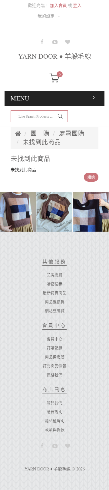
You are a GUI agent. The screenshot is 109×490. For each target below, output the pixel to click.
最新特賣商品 (54, 292)
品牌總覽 (54, 274)
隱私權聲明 (54, 420)
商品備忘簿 (54, 356)
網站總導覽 (54, 310)
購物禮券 (54, 283)
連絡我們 (54, 375)
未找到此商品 (42, 142)
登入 (77, 5)
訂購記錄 (54, 347)
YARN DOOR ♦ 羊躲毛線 (54, 56)
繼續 (91, 176)
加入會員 (58, 5)
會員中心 (54, 338)
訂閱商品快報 (54, 365)
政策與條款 (54, 429)
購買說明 (54, 411)
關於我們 (54, 402)
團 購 (40, 133)
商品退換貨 (54, 301)
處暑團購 (71, 133)
